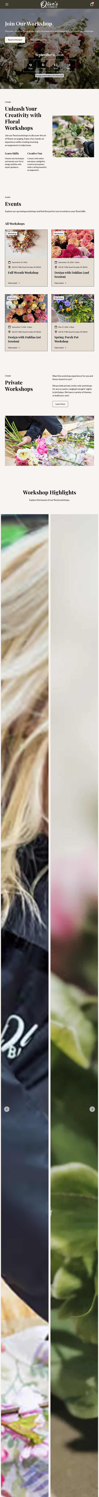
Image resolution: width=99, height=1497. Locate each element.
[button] (7, 4)
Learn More (60, 404)
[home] (49, 4)
